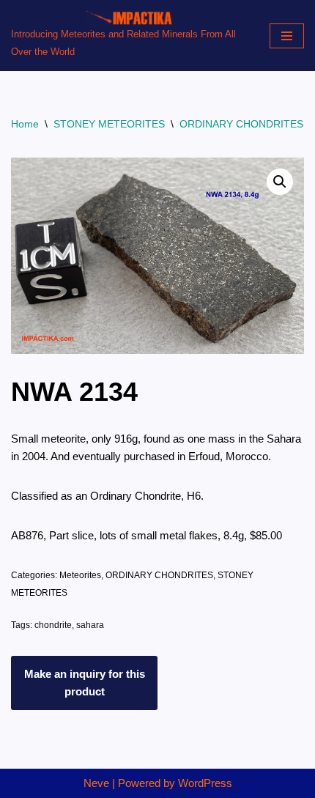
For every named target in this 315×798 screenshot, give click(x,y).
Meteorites (80, 575)
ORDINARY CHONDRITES (241, 124)
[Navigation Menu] (287, 35)
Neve (96, 783)
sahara (90, 625)
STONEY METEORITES (109, 124)
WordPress (205, 783)
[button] (280, 182)
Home (25, 124)
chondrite (53, 625)
